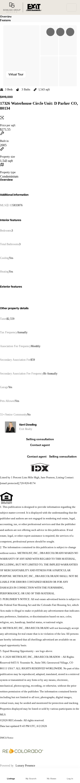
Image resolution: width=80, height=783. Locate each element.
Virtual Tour (15, 74)
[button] (21, 55)
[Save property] (60, 32)
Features (5, 20)
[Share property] (70, 32)
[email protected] (9, 483)
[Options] (50, 32)
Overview (6, 16)
